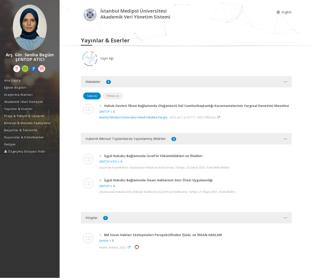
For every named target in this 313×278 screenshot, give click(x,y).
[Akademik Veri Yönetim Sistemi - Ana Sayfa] (90, 14)
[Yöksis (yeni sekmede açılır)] (41, 68)
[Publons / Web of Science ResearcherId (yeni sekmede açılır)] (33, 68)
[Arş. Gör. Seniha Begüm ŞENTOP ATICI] (30, 27)
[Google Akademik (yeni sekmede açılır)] (16, 68)
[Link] (219, 117)
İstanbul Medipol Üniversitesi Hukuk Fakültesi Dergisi (133, 117)
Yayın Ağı (106, 58)
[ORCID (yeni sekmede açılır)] (25, 68)
